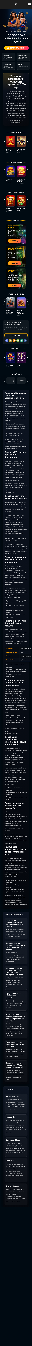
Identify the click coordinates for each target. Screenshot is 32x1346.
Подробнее (16, 335)
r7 (16, 4)
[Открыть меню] (29, 4)
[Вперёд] (27, 140)
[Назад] (4, 140)
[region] (16, 146)
